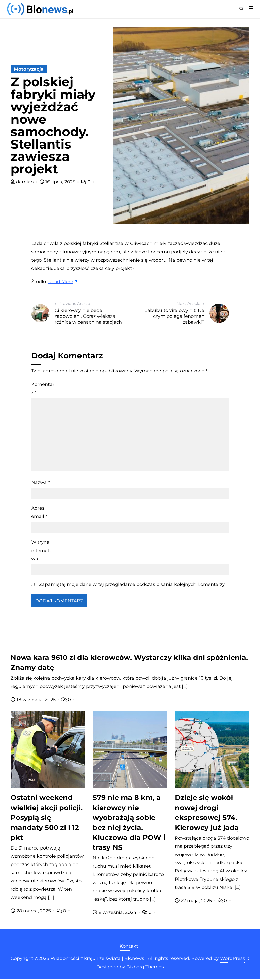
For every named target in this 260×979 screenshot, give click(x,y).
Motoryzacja (29, 69)
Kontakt (129, 946)
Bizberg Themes (145, 967)
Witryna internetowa (41, 550)
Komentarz (42, 388)
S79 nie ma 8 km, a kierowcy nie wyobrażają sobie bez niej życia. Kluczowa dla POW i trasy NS (129, 822)
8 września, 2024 (117, 912)
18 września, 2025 (36, 699)
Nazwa (40, 482)
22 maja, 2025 (196, 900)
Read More (60, 281)
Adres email (39, 512)
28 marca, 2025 (33, 911)
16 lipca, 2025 (60, 182)
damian (25, 182)
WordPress (232, 958)
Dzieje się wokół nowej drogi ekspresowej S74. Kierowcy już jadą (207, 812)
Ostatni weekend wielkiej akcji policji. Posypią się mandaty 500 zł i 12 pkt (47, 817)
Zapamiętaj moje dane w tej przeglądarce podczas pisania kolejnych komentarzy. (132, 584)
